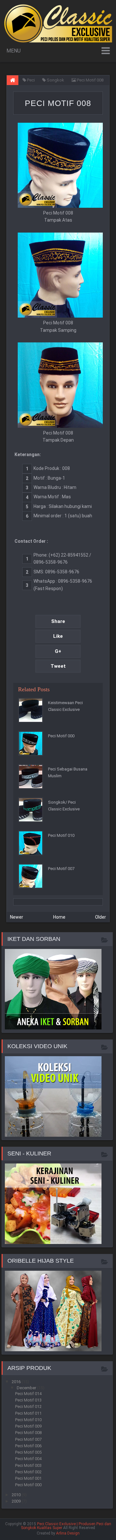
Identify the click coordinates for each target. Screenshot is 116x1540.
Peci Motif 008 (58, 103)
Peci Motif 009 (28, 1426)
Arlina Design (68, 1533)
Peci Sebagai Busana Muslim (67, 772)
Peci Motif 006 (28, 1445)
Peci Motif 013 (28, 1400)
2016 (17, 1381)
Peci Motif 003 (28, 1465)
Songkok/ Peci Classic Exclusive (64, 805)
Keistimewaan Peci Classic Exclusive (65, 706)
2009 (17, 1501)
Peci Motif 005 (28, 1452)
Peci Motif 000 (61, 735)
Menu (13, 51)
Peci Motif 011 (28, 1413)
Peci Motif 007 (61, 868)
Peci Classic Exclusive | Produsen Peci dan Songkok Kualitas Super (66, 1526)
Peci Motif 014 (28, 1393)
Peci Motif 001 (28, 1478)
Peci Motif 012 (28, 1406)
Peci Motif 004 (28, 1458)
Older (100, 917)
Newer (16, 917)
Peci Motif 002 (28, 1471)
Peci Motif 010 (61, 835)
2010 (17, 1494)
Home (59, 917)
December (27, 1387)
